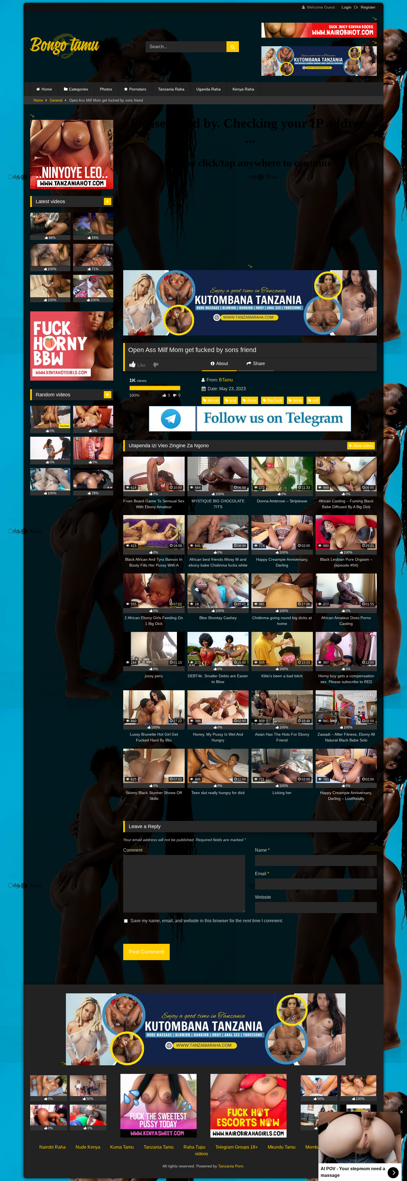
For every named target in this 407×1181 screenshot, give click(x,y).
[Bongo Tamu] (64, 47)
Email (262, 873)
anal (233, 400)
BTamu (226, 380)
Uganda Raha (208, 89)
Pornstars (137, 89)
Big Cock (274, 400)
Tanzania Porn (230, 1166)
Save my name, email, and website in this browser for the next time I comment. (206, 920)
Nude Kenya (88, 1147)
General (56, 100)
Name (262, 850)
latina (297, 400)
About (221, 363)
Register (368, 7)
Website (263, 897)
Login (346, 7)
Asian (251, 400)
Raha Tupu (194, 1147)
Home (47, 89)
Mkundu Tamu (281, 1147)
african (213, 400)
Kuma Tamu (122, 1147)
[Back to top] (390, 1164)
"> (64, 1063)
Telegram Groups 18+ (236, 1147)
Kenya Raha (243, 89)
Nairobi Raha (52, 1147)
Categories (78, 89)
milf (315, 400)
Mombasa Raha (321, 1147)
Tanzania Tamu (159, 1147)
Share (258, 363)
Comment (132, 850)
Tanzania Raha (171, 89)
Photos (106, 89)
